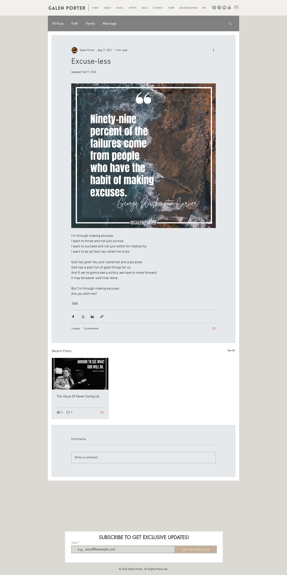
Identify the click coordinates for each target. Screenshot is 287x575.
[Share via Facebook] (73, 316)
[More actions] (213, 50)
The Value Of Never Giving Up (78, 396)
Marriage (109, 23)
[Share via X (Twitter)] (83, 316)
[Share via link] (102, 316)
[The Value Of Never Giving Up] (80, 374)
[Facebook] (214, 8)
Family (90, 23)
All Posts (58, 23)
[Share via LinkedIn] (92, 316)
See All (231, 350)
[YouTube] (224, 8)
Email (74, 542)
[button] (229, 7)
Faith (74, 23)
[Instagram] (219, 8)
